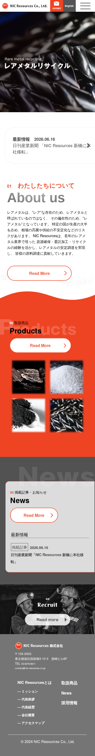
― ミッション (27, 691)
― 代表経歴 (26, 707)
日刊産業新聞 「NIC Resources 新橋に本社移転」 (52, 145)
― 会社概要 (26, 715)
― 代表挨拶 (26, 699)
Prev (7, 56)
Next (88, 56)
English (69, 6)
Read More (39, 273)
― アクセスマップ (31, 723)
